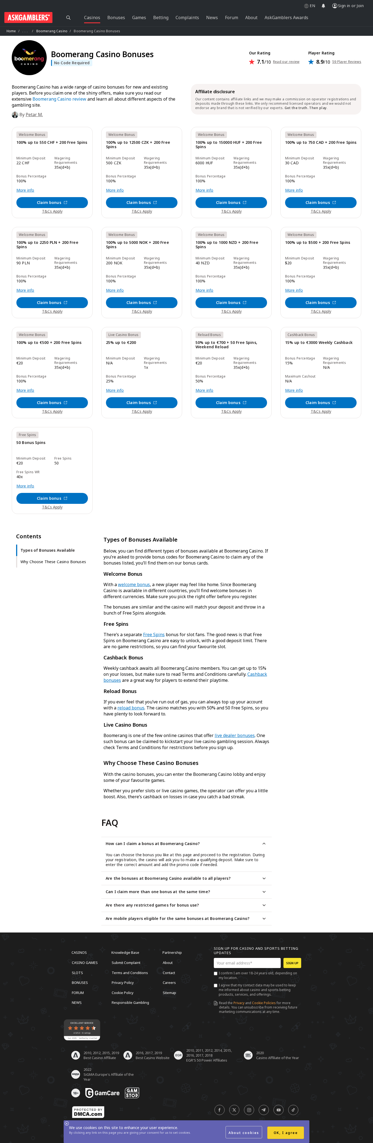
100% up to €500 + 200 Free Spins (48, 342)
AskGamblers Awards (286, 17)
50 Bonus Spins (30, 442)
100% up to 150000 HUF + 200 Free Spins (229, 144)
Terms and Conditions (130, 972)
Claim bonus (49, 202)
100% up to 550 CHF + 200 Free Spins (51, 142)
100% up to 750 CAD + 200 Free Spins (321, 142)
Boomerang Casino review (59, 99)
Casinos (79, 952)
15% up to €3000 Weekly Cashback (319, 342)
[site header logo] (28, 17)
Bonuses (80, 982)
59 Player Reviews (346, 62)
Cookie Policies (264, 1003)
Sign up (292, 963)
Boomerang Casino (52, 31)
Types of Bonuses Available (47, 550)
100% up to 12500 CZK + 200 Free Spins (138, 144)
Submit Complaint (126, 962)
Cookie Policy (123, 992)
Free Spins (154, 635)
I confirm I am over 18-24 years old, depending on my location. (258, 975)
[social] (219, 1110)
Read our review (286, 62)
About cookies (244, 1132)
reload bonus (130, 708)
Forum (78, 992)
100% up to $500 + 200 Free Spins (317, 242)
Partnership (172, 952)
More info (25, 190)
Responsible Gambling (130, 1002)
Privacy (238, 1003)
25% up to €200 (121, 342)
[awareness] (102, 1093)
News (77, 1002)
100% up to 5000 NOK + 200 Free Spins (137, 244)
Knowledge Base (125, 952)
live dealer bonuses (235, 735)
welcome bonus (134, 584)
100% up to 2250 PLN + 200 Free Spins (47, 244)
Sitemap (169, 992)
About (168, 962)
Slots (77, 972)
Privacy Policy (123, 982)
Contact (169, 972)
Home (11, 31)
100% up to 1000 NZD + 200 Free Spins (227, 244)
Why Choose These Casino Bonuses (53, 561)
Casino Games (85, 962)
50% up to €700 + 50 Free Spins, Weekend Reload (226, 344)
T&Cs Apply (52, 211)
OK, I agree (286, 1132)
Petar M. (34, 115)
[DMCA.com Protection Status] (88, 1112)
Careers (169, 982)
